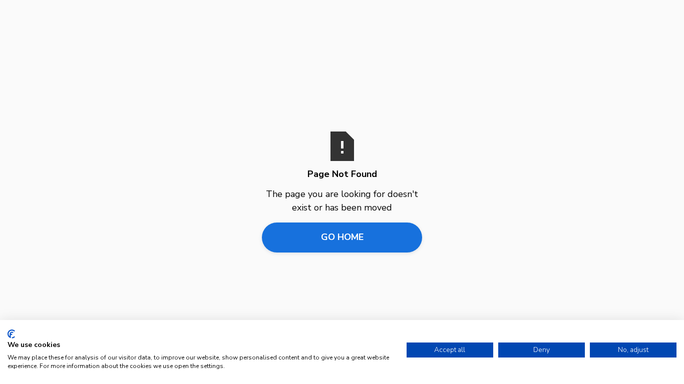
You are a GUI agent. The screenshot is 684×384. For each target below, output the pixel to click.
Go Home (342, 237)
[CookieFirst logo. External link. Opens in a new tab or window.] (11, 334)
